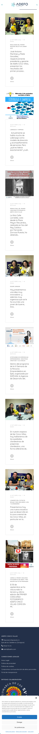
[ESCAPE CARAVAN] (19, 265)
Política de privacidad (21, 731)
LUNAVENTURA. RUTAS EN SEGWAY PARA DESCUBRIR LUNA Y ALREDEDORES (19, 502)
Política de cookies (10, 731)
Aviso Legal (31, 731)
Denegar (19, 722)
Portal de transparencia (9, 672)
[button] (36, 698)
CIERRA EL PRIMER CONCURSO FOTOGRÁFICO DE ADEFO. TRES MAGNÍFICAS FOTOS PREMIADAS (19, 579)
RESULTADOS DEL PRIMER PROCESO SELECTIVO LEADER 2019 (18, 46)
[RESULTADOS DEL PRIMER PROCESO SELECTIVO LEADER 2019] (19, 24)
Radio (12, 41)
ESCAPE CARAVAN (15, 286)
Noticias (13, 126)
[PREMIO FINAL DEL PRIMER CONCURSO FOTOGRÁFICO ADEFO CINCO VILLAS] (19, 184)
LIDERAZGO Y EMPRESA (16, 129)
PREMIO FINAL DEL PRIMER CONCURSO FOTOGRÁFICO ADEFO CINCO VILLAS (17, 210)
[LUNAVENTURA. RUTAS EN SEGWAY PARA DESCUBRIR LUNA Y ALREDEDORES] (19, 479)
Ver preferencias (19, 727)
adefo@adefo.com (9, 649)
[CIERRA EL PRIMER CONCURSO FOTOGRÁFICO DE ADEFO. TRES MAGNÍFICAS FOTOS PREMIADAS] (19, 554)
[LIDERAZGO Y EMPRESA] (19, 105)
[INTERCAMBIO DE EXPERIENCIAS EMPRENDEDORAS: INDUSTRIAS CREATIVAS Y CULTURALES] (19, 337)
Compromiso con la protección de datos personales (18, 669)
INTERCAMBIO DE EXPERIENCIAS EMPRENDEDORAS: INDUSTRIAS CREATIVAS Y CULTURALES (19, 359)
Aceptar (19, 717)
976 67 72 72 (7, 646)
